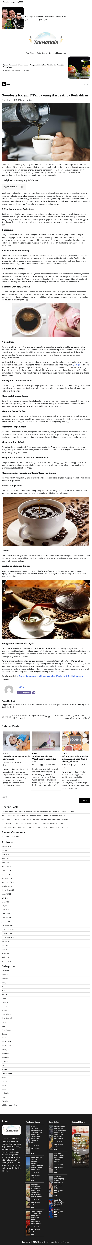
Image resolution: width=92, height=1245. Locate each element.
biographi (5, 987)
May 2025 (5, 906)
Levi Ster (28, 100)
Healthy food (6, 1046)
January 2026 (6, 874)
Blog (3, 990)
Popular (5, 1081)
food (3, 1026)
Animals (5, 975)
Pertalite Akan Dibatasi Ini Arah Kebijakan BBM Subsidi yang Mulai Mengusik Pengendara (35, 827)
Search (5, 797)
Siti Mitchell (66, 765)
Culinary (5, 1002)
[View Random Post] (84, 84)
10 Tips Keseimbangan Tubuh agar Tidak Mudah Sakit (44, 759)
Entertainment (7, 1014)
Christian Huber (32, 20)
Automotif (5, 979)
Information (6, 1058)
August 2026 (6, 847)
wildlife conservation (9, 1105)
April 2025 (5, 910)
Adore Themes (63, 1242)
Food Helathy (6, 1030)
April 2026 (5, 862)
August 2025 (6, 894)
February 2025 (7, 918)
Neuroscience (7, 1073)
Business (5, 994)
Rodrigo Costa (9, 70)
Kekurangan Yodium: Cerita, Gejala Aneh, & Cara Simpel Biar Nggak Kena (75, 759)
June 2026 (5, 854)
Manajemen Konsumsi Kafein (65, 704)
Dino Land (35, 765)
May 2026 (5, 858)
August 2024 (6, 941)
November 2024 (8, 930)
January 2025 (6, 922)
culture (4, 1006)
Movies (4, 1069)
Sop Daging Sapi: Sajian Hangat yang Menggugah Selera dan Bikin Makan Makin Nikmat (35, 819)
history (4, 1050)
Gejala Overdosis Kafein (42, 704)
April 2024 (5, 957)
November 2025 (8, 882)
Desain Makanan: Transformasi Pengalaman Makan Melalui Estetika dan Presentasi (33, 66)
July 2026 (5, 851)
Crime (4, 998)
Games (4, 1034)
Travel (4, 1097)
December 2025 (7, 878)
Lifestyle (5, 1062)
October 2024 (7, 933)
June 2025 (5, 902)
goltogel (76, 365)
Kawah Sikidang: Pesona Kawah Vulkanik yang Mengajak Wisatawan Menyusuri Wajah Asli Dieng (38, 811)
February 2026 (7, 870)
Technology (6, 1093)
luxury (4, 1066)
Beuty (4, 983)
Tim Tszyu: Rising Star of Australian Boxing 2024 (45, 16)
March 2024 (6, 961)
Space (4, 1085)
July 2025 (5, 898)
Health (13, 701)
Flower (4, 1022)
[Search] (88, 84)
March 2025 (6, 914)
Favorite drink (7, 1018)
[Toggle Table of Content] (21, 187)
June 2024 (5, 949)
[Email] (33, 692)
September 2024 (8, 937)
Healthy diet (6, 1042)
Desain (4, 1010)
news (4, 1077)
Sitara (58, 1209)
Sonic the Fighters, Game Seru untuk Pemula (59, 1203)
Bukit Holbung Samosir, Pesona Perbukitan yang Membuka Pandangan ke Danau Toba (34, 815)
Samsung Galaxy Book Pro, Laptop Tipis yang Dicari (59, 1157)
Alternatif (5, 971)
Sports (4, 1089)
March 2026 (6, 866)
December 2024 (7, 926)
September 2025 (8, 890)
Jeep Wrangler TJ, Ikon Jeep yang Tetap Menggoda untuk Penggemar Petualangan (32, 823)
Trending (5, 1101)
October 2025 (7, 886)
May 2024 (5, 953)
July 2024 (5, 945)
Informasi (5, 1054)
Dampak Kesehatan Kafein (19, 704)
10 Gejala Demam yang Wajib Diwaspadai (16, 757)
